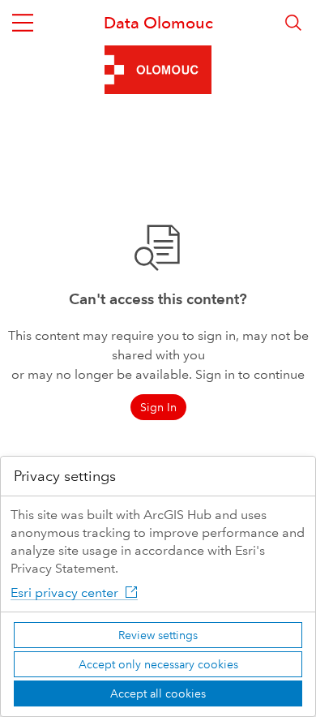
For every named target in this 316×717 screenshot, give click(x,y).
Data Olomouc (158, 22)
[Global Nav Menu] (22, 22)
